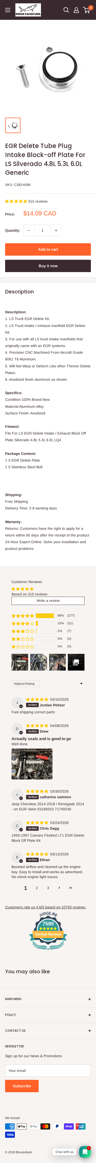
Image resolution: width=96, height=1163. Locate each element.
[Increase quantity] (56, 230)
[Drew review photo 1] (32, 764)
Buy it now (48, 266)
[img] (37, 699)
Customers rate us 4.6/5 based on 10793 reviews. (45, 907)
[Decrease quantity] (29, 230)
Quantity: (12, 230)
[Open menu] (7, 10)
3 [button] (48, 888)
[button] (16, 201)
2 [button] (37, 888)
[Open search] (66, 10)
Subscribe (22, 1086)
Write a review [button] (48, 600)
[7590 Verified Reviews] (48, 951)
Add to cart (48, 249)
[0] (86, 10)
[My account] (76, 10)
